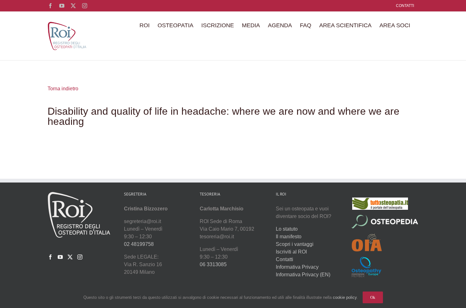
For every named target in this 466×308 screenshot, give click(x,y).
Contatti (284, 259)
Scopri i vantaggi (295, 244)
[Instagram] (79, 257)
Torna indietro (63, 88)
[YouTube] (60, 257)
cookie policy (345, 297)
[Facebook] (50, 257)
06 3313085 (213, 264)
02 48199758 (139, 244)
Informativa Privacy (297, 267)
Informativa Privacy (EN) (303, 274)
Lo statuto (287, 229)
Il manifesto (288, 236)
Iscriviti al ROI (291, 251)
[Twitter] (70, 257)
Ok (372, 297)
